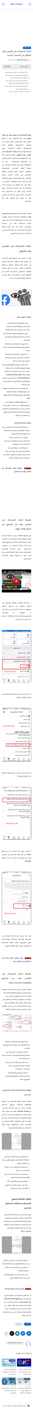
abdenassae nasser (22, 60)
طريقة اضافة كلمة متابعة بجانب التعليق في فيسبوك (9, 1372)
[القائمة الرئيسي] (29, 4)
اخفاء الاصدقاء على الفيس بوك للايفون (16, 72)
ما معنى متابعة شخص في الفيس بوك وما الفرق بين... (9, 1391)
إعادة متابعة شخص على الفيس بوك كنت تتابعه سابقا (25, 1372)
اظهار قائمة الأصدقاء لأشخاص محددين (16, 86)
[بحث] (3, 4)
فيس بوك (27, 47)
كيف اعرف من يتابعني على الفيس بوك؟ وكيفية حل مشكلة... (24, 1391)
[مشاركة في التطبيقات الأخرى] (6, 1333)
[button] (23, 1333)
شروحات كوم (16, 4)
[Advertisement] (16, 28)
